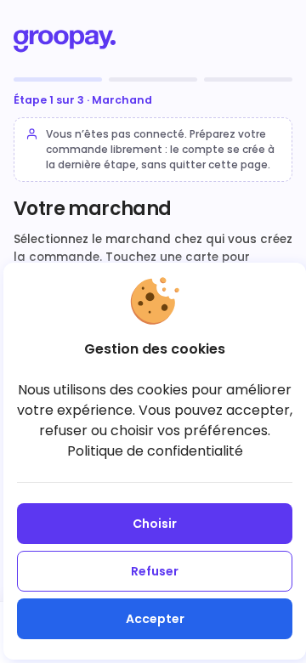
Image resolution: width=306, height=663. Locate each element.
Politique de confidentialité (155, 451)
